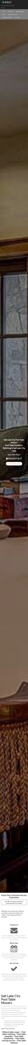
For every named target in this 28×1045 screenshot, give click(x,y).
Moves (3, 14)
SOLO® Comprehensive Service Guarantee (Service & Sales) (14, 902)
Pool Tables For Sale (12, 14)
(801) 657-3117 (15, 458)
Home (3, 11)
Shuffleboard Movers (7, 17)
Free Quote (17, 17)
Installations (10, 11)
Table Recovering (20, 11)
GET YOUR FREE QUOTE (14, 463)
